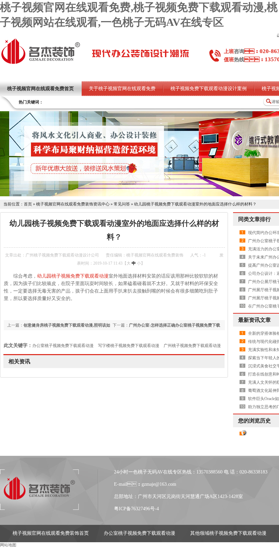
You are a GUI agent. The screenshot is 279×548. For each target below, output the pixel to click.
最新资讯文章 (254, 320)
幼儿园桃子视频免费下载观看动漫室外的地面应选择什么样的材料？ (195, 204)
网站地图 (8, 545)
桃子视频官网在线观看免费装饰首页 (51, 533)
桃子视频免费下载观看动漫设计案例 (208, 88)
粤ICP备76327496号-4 (136, 508)
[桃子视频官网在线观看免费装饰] (40, 63)
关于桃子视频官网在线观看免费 (122, 88)
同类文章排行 (254, 219)
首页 (28, 204)
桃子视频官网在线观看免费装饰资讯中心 (73, 204)
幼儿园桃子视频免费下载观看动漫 (73, 276)
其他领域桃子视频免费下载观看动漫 (228, 533)
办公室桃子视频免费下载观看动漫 (63, 345)
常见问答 (122, 204)
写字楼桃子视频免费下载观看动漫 (128, 345)
